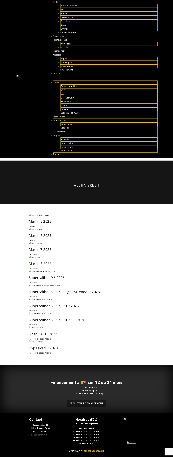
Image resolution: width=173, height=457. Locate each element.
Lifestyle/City (66, 17)
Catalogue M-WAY (69, 32)
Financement (59, 51)
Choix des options (86, 202)
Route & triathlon (68, 6)
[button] (101, 79)
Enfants (64, 29)
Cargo (63, 25)
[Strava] (44, 444)
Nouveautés (58, 36)
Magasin (57, 55)
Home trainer (66, 66)
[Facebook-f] (28, 444)
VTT (62, 10)
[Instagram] (36, 444)
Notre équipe (66, 63)
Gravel (63, 13)
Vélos (55, 2)
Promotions (66, 44)
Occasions (65, 47)
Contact (57, 73)
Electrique (65, 21)
